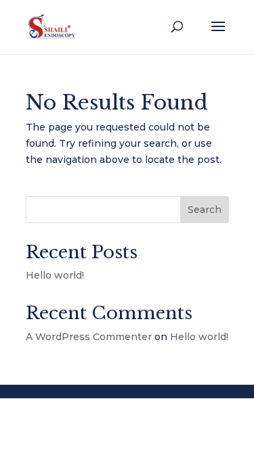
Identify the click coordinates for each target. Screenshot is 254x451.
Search (204, 210)
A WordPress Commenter (89, 337)
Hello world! (55, 275)
